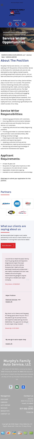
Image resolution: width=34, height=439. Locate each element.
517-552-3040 (14, 369)
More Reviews (7, 245)
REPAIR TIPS (5, 411)
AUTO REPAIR (5, 405)
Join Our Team (8, 35)
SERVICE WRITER (20, 35)
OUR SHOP (4, 399)
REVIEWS (4, 408)
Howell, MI (9, 302)
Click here (4, 178)
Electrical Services (11, 299)
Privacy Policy (26, 426)
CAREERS (4, 402)
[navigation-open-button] (2, 4)
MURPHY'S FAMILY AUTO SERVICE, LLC (15, 32)
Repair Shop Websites (22, 424)
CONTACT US (5, 414)
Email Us (30, 412)
